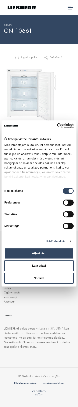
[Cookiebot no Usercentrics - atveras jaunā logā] (57, 125)
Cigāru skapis (12, 292)
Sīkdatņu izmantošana (25, 383)
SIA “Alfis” (56, 328)
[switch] (68, 203)
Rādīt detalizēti (56, 241)
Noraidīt (39, 278)
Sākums (8, 25)
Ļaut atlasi (39, 265)
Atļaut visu (39, 253)
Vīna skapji (10, 297)
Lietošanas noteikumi (53, 383)
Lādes (7, 288)
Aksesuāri (9, 301)
